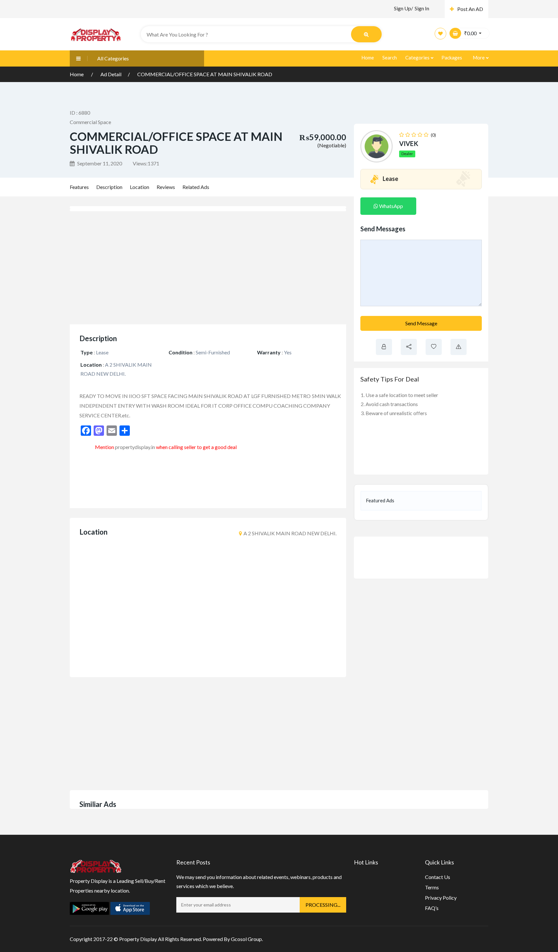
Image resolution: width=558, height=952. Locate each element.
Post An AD (470, 9)
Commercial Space (90, 122)
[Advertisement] (208, 268)
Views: (146, 163)
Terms (432, 887)
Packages (451, 57)
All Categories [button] (113, 58)
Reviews (166, 187)
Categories (417, 57)
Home (367, 57)
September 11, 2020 (99, 163)
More (479, 57)
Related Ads (195, 187)
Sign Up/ (403, 8)
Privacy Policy (441, 897)
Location (139, 187)
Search (389, 57)
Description (109, 187)
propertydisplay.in (135, 447)
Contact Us (437, 877)
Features (79, 187)
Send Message (421, 323)
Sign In (422, 8)
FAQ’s (432, 908)
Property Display (138, 939)
